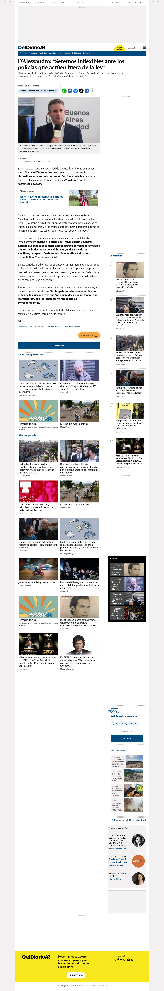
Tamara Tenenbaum (26, 513)
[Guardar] (92, 91)
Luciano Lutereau (134, 3)
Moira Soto (23, 551)
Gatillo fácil (39, 327)
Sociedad (43, 53)
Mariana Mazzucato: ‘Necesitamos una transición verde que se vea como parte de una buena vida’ (117, 790)
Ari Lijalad (84, 3)
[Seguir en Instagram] (124, 959)
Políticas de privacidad (80, 986)
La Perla (78, 3)
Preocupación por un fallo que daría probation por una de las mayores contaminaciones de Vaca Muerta (118, 761)
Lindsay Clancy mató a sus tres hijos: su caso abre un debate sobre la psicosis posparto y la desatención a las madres (38, 387)
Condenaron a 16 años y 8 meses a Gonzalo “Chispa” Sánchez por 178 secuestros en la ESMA (78, 386)
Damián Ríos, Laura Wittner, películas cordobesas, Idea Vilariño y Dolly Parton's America (38, 507)
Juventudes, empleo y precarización (37, 582)
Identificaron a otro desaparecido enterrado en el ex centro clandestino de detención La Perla (78, 622)
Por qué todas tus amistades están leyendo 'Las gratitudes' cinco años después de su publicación (129, 424)
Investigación (64, 53)
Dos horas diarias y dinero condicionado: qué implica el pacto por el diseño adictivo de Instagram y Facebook (79, 468)
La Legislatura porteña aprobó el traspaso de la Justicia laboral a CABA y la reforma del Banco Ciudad (116, 613)
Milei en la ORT (38, 3)
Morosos (45, 3)
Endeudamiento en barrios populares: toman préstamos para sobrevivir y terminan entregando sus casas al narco (36, 468)
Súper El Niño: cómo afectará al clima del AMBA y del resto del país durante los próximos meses (117, 805)
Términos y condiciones (99, 986)
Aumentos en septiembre (96, 3)
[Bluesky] (75, 91)
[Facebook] (70, 91)
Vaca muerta (107, 3)
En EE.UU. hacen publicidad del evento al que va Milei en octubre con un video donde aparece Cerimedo (77, 661)
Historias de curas (28, 423)
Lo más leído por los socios (32, 354)
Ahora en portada (27, 435)
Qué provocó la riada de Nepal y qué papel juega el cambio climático (117, 776)
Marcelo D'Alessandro (72, 327)
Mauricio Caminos (25, 669)
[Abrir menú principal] (144, 47)
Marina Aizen (65, 427)
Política (23, 53)
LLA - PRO (115, 3)
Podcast (86, 53)
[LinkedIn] (87, 91)
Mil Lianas (76, 53)
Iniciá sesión (131, 48)
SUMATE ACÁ (76, 975)
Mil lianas (142, 3)
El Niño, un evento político (74, 423)
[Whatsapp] (64, 91)
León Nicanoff (24, 476)
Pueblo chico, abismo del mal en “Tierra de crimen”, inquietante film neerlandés (38, 544)
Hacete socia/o (119, 48)
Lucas (30, 327)
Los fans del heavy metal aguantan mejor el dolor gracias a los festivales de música (79, 585)
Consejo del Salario (62, 3)
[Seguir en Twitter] (115, 959)
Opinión (52, 53)
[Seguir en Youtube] (128, 959)
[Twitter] (81, 91)
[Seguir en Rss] (132, 959)
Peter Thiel (53, 3)
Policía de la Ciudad (54, 327)
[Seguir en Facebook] (118, 959)
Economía (32, 53)
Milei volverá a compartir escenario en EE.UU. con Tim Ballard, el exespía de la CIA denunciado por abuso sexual (37, 661)
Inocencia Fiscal (123, 3)
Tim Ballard (72, 3)
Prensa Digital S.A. (63, 986)
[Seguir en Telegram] (121, 959)
